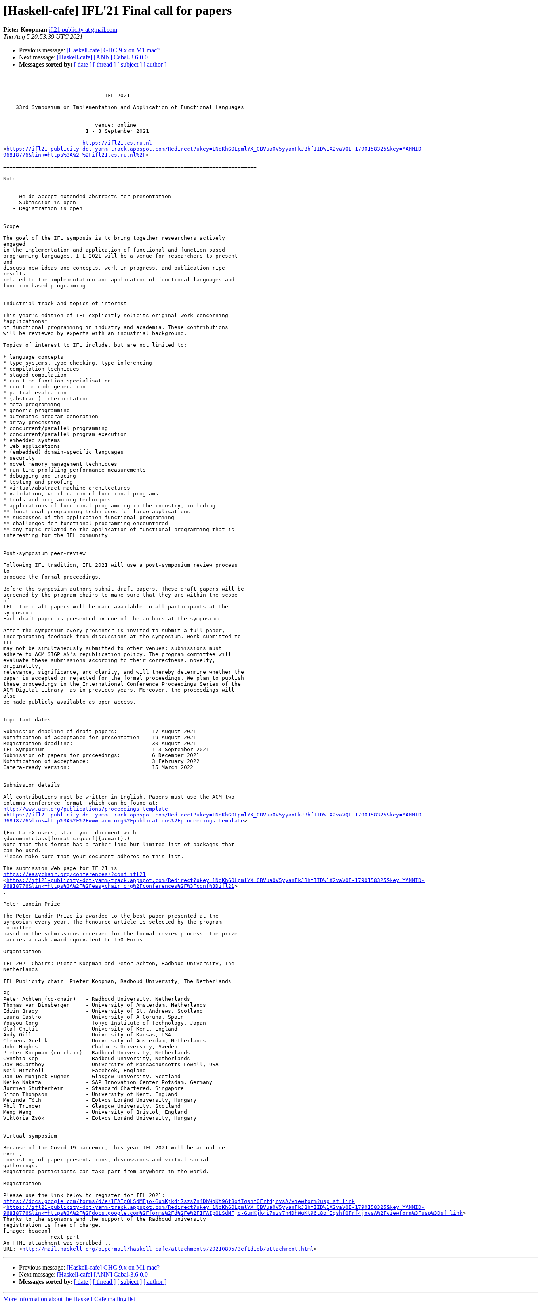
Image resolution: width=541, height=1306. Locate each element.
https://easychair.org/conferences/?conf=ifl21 (74, 874)
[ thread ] (104, 64)
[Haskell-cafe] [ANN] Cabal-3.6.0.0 (102, 57)
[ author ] (154, 64)
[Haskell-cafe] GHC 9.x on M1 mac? (113, 50)
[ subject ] (129, 64)
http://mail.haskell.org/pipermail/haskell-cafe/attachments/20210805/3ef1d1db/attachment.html (168, 1249)
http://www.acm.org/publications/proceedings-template (85, 809)
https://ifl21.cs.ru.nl (117, 143)
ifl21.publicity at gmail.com (83, 29)
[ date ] (82, 64)
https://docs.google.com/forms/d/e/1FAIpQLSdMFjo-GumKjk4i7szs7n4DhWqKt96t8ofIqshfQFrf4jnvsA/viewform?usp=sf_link (179, 1201)
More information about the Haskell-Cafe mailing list (69, 1299)
